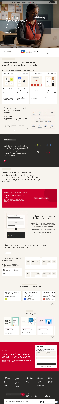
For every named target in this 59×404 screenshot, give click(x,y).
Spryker (5, 385)
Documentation (51, 381)
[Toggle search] (48, 2)
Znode (5, 382)
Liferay (5, 381)
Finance (16, 379)
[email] (41, 402)
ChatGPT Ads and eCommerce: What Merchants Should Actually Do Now (11, 330)
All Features (50, 382)
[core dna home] (6, 402)
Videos (38, 377)
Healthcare (17, 378)
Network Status (40, 378)
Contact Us (28, 382)
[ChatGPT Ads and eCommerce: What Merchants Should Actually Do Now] (11, 321)
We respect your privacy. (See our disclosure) (46, 366)
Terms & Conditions (40, 382)
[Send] (57, 402)
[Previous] (51, 304)
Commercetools (7, 378)
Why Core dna (28, 377)
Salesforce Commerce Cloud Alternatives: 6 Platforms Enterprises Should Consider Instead (45, 330)
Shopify (5, 377)
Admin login (50, 378)
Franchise (16, 383)
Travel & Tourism (18, 386)
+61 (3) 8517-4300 (29, 396)
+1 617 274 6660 (38, 396)
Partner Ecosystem (29, 378)
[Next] (53, 304)
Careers (27, 381)
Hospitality (17, 382)
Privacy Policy (39, 381)
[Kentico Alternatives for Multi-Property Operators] (28, 321)
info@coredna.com (40, 385)
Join (22, 394)
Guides (49, 377)
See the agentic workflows (8, 130)
